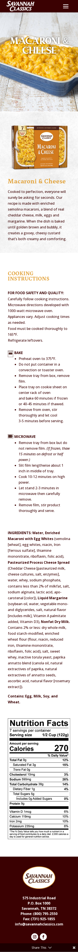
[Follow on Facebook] (43, 936)
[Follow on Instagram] (34, 936)
